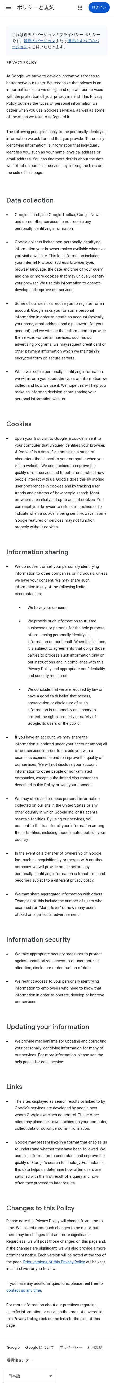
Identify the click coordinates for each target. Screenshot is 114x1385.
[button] (8, 7)
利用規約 (95, 1347)
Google (13, 1347)
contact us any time (23, 1290)
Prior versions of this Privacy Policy (54, 1262)
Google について (39, 1347)
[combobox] (30, 1376)
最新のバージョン (39, 40)
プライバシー (70, 1347)
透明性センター (20, 1360)
